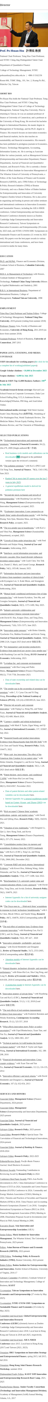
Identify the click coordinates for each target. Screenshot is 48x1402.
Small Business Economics (19, 1165)
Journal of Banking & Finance (28, 1147)
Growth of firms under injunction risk (20, 540)
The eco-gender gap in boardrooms (19, 528)
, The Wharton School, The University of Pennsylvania (23, 1238)
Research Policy (22, 1129)
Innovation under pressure (15, 630)
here (18, 683)
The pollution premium (13, 466)
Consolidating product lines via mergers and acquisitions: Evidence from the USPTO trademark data (21, 848)
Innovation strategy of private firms (18, 994)
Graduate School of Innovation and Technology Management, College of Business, (22, 1282)
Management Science (24, 1099)
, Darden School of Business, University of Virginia (24, 1269)
